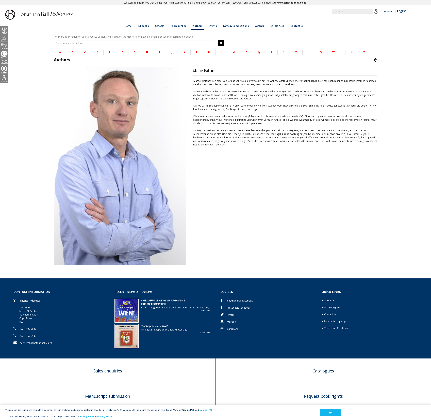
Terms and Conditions (336, 328)
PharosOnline (178, 25)
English (401, 11)
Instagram (232, 329)
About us (329, 300)
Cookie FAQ (206, 410)
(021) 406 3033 (27, 328)
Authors (197, 25)
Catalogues (277, 25)
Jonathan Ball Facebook (239, 300)
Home (128, 25)
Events (213, 25)
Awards (259, 25)
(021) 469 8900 (27, 335)
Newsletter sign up (335, 321)
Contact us (296, 25)
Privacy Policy (86, 416)
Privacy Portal (104, 416)
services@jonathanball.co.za (36, 342)
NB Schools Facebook (238, 307)
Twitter (230, 314)
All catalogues (332, 307)
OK (330, 412)
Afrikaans (389, 11)
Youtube (231, 321)
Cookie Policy (189, 410)
